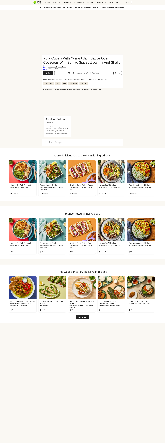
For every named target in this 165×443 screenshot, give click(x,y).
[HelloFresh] (37, 2)
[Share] (120, 73)
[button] (57, 119)
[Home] (41, 7)
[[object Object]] (115, 73)
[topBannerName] (82, 14)
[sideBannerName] (57, 103)
